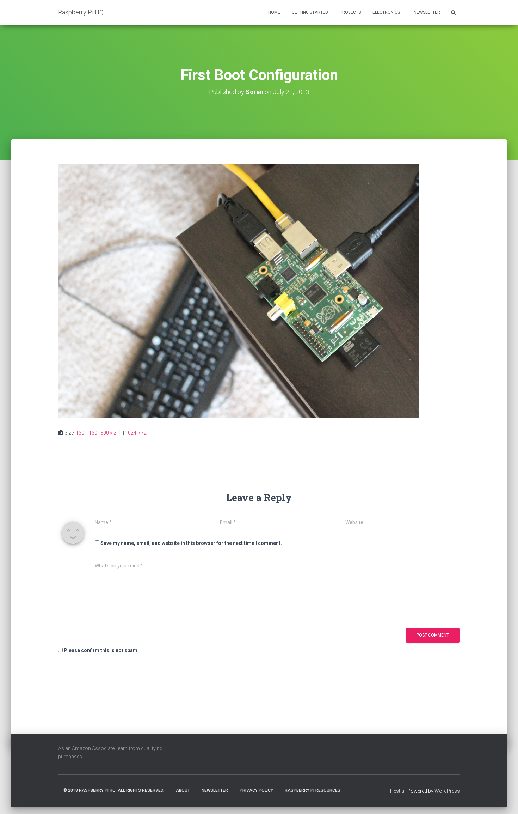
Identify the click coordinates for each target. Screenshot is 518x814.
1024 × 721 (137, 433)
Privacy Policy (256, 790)
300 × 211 (111, 433)
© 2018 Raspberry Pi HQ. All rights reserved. (113, 790)
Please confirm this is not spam (100, 650)
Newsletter (426, 12)
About (183, 790)
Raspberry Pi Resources (312, 790)
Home (274, 12)
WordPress (447, 791)
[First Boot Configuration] (238, 291)
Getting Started (310, 12)
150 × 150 (86, 433)
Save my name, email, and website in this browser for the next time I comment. (191, 543)
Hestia (397, 791)
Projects (350, 12)
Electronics (386, 12)
